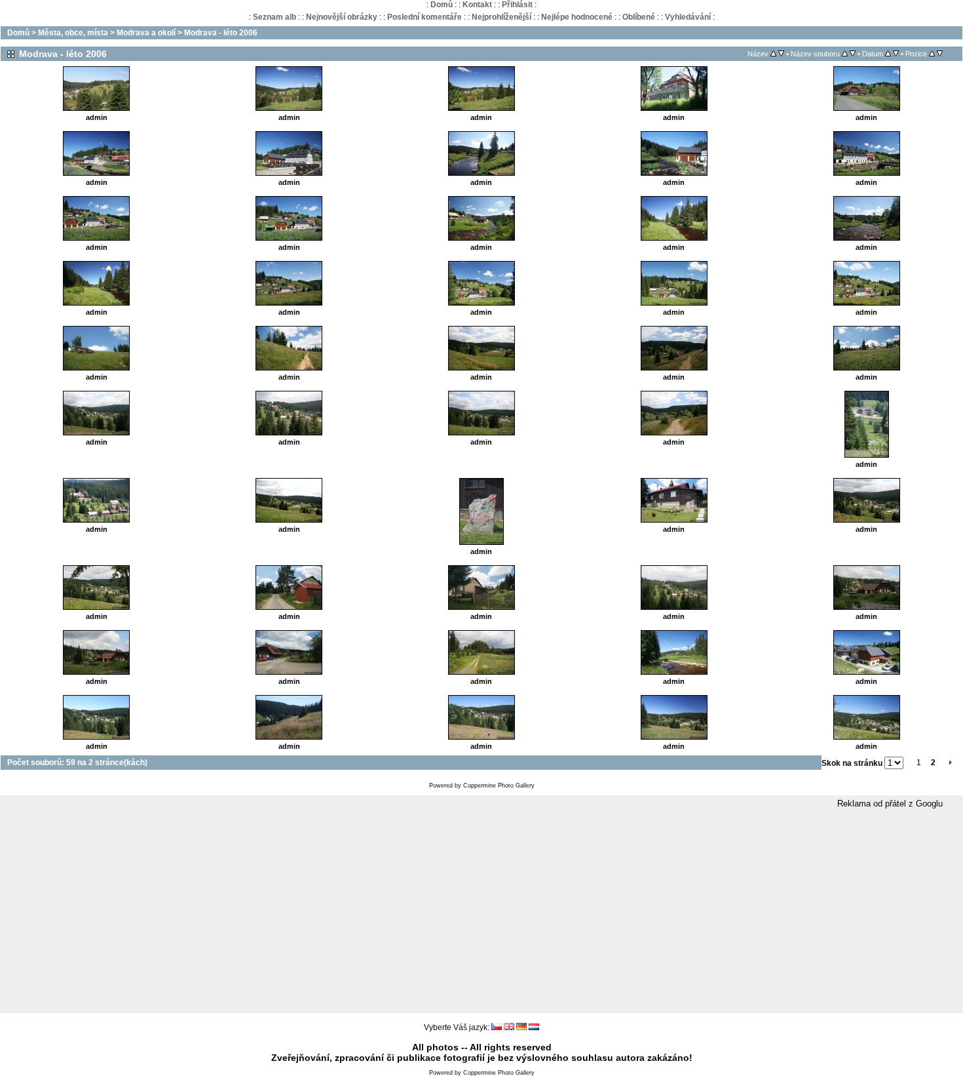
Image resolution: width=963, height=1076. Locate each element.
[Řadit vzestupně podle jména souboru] (845, 53)
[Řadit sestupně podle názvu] (781, 53)
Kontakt (477, 4)
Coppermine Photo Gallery (499, 785)
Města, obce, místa (73, 32)
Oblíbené (638, 17)
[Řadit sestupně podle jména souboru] (853, 53)
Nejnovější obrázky (341, 17)
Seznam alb (274, 17)
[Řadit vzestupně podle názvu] (773, 53)
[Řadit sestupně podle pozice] (940, 53)
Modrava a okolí (146, 32)
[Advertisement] (481, 911)
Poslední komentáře (424, 17)
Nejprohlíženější (501, 17)
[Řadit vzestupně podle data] (888, 53)
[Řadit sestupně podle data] (896, 53)
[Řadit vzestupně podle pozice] (932, 53)
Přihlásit (517, 4)
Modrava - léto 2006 (220, 32)
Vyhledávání (688, 17)
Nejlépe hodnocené (577, 17)
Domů (441, 4)
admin (96, 117)
